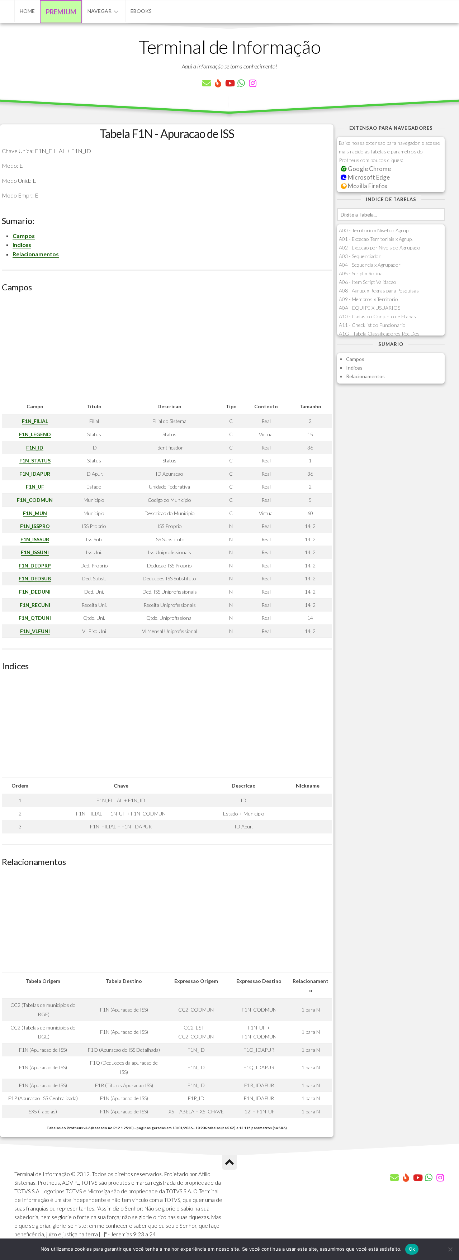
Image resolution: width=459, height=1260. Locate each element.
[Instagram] (252, 83)
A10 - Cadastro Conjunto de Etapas (377, 316)
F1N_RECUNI (35, 605)
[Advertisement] (167, 348)
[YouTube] (229, 83)
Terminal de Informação (229, 46)
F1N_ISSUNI (35, 552)
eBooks (141, 11)
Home (27, 11)
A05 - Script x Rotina (361, 273)
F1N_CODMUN (35, 500)
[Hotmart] (218, 83)
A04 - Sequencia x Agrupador (370, 265)
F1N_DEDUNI (35, 592)
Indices (22, 244)
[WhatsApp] (241, 83)
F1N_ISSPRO (35, 526)
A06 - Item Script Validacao (367, 282)
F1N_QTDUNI (35, 618)
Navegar (99, 11)
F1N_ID (34, 447)
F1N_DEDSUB (35, 578)
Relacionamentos (36, 254)
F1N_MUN (35, 513)
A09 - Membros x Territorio (368, 299)
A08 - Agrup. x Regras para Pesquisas (379, 290)
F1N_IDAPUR (34, 474)
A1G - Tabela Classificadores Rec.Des (379, 334)
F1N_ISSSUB (34, 539)
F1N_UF (35, 487)
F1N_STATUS (35, 460)
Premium (61, 11)
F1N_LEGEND (35, 434)
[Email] (206, 83)
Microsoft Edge (368, 177)
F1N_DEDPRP (35, 565)
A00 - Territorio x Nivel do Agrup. (374, 230)
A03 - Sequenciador (360, 256)
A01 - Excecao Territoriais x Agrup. (376, 239)
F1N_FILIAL (35, 421)
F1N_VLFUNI (35, 631)
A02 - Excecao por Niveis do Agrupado (379, 247)
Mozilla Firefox (367, 186)
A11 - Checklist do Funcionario (372, 325)
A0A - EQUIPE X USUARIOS (369, 308)
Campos (24, 235)
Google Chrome (369, 168)
